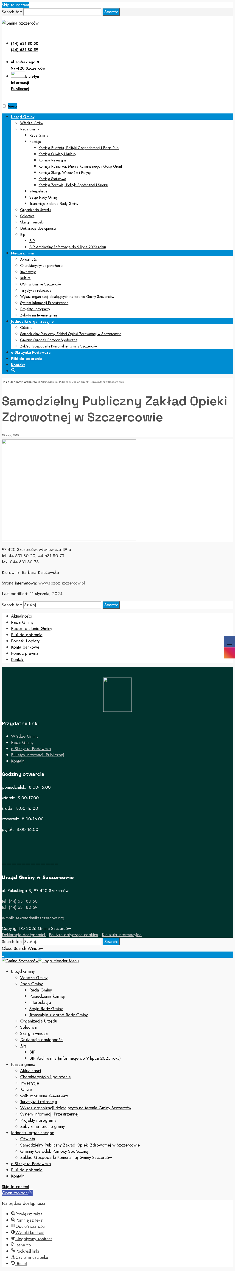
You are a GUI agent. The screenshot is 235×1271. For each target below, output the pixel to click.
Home (5, 382)
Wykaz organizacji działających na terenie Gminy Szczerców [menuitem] (75, 1108)
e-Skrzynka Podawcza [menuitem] (31, 1164)
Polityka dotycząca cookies (73, 935)
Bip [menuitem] (23, 1046)
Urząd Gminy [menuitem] (23, 971)
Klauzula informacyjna (122, 935)
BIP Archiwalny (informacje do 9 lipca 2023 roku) (67, 247)
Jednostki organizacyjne (32, 321)
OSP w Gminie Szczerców (41, 284)
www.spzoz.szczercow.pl (62, 583)
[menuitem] (122, 181)
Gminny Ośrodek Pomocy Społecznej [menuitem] (54, 1151)
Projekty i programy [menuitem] (38, 1120)
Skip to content (15, 5)
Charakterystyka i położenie (41, 265)
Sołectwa (27, 216)
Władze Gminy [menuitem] (34, 977)
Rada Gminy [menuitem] (31, 984)
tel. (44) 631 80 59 (19, 907)
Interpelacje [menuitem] (40, 1002)
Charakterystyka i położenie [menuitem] (45, 1077)
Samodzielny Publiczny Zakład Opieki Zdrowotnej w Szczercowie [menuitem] (80, 1145)
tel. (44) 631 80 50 (20, 901)
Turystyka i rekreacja (35, 290)
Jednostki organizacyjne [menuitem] (32, 1133)
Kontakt (18, 364)
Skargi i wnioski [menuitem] (34, 1033)
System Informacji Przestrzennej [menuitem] (49, 1114)
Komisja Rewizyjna (53, 160)
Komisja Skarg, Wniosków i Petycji (65, 172)
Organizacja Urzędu (35, 209)
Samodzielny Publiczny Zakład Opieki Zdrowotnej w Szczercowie (70, 333)
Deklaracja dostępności (38, 228)
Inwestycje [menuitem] (29, 1083)
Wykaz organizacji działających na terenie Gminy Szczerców (67, 296)
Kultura (25, 278)
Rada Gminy (29, 129)
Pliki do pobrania (26, 358)
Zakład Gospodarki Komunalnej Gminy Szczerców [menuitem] (66, 1157)
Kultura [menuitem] (26, 1089)
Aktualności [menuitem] (30, 1071)
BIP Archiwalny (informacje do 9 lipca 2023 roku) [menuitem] (75, 1058)
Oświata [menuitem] (27, 1139)
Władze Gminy (31, 123)
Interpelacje (38, 191)
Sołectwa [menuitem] (28, 1027)
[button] (13, 370)
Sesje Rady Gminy (43, 197)
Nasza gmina (22, 253)
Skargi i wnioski (32, 222)
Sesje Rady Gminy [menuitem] (46, 1009)
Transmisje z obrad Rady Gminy (53, 203)
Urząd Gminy (22, 116)
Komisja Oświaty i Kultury (57, 154)
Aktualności (28, 259)
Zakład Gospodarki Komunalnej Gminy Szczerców (59, 346)
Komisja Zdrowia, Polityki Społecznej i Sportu (73, 185)
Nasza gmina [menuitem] (23, 1064)
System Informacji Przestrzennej (44, 302)
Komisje (35, 141)
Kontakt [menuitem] (17, 1176)
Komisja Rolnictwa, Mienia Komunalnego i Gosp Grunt (80, 166)
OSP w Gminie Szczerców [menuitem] (44, 1095)
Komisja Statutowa (52, 178)
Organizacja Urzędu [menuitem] (38, 1021)
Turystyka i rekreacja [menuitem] (38, 1102)
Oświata (26, 327)
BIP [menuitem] (32, 1052)
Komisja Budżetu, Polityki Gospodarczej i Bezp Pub (79, 147)
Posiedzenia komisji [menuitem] (47, 996)
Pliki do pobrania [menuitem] (26, 1170)
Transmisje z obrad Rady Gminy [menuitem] (58, 1015)
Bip (22, 234)
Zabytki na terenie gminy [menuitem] (42, 1126)
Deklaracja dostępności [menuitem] (41, 1040)
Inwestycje (28, 271)
